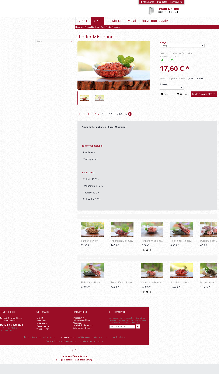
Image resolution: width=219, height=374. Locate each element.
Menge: (163, 84)
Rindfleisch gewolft (180, 282)
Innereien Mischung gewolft (122, 240)
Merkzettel (162, 1)
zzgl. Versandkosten (195, 78)
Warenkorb (169, 9)
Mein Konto (148, 1)
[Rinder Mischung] (84, 98)
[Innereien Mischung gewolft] (122, 229)
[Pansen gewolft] (92, 229)
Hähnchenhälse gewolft (152, 240)
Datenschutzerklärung (82, 328)
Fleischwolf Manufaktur (74, 350)
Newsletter (41, 321)
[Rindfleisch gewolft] (181, 271)
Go (137, 326)
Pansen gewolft (89, 240)
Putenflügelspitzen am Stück (122, 282)
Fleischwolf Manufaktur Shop (55, 21)
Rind (103, 27)
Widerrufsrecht (42, 323)
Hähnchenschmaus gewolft (152, 282)
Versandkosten (42, 329)
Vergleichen (169, 94)
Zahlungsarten (42, 326)
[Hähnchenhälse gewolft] (152, 229)
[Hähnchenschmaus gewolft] (152, 271)
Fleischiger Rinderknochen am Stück (181, 240)
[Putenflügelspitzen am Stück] (122, 271)
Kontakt (39, 318)
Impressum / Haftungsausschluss (81, 319)
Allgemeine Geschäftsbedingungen (83, 324)
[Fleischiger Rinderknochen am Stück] (181, 229)
